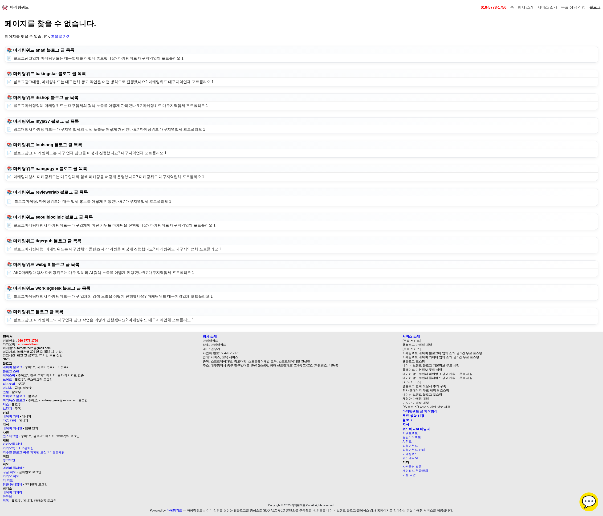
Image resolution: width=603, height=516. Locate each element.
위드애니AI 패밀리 (416, 429)
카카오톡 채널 (12, 444)
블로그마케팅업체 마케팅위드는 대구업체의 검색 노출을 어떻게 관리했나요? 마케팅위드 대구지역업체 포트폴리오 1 (110, 106)
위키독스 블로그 (14, 400)
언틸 (6, 392)
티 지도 (8, 480)
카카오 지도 (11, 476)
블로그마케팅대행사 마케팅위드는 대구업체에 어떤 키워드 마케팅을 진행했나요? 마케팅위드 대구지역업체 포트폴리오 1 (114, 225)
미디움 (7, 388)
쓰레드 (7, 379)
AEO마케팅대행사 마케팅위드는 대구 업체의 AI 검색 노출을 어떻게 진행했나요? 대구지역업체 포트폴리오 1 (103, 273)
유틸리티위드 (412, 437)
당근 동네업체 (12, 484)
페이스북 (9, 375)
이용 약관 (409, 475)
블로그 (595, 7)
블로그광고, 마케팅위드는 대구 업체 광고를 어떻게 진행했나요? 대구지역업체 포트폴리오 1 (90, 153)
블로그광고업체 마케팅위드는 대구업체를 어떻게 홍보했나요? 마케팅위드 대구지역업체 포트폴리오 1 (98, 58)
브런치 (7, 408)
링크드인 (9, 460)
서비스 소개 (547, 7)
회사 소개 (526, 7)
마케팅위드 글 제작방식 (420, 411)
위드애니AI (410, 458)
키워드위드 (410, 433)
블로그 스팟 (11, 371)
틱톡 (6, 500)
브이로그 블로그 (14, 396)
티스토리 (9, 384)
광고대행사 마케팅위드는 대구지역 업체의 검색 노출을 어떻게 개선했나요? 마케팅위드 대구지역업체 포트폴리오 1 (109, 129)
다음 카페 (9, 420)
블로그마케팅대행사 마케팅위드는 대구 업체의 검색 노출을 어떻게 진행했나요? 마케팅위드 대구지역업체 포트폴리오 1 (113, 296)
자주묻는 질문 (412, 466)
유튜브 (7, 496)
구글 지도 (9, 472)
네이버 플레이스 (14, 468)
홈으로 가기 (61, 36)
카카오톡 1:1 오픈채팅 (18, 448)
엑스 (6, 404)
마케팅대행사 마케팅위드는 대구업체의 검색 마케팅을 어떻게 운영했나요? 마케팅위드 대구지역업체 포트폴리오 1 (108, 177)
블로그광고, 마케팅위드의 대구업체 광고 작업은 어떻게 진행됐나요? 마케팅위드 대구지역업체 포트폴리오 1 (103, 320)
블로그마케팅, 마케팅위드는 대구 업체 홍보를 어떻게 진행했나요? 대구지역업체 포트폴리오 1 (92, 201)
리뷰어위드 (410, 445)
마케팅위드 (19, 7)
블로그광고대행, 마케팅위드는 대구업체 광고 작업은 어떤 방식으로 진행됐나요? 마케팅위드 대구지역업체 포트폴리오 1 (113, 82)
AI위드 (407, 441)
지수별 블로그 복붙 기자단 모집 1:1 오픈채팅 (34, 452)
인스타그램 (10, 436)
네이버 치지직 (12, 492)
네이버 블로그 (12, 367)
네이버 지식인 (12, 428)
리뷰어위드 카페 (414, 449)
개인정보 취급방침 (415, 470)
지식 (406, 424)
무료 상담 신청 (573, 7)
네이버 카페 (11, 416)
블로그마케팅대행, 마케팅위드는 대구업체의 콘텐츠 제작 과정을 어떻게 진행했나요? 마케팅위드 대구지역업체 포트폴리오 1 (117, 249)
